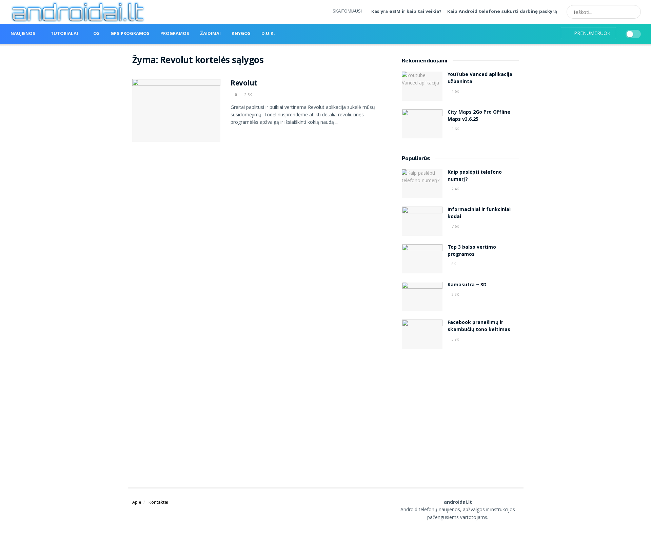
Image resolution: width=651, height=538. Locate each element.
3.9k (455, 339)
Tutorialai (64, 34)
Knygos (241, 34)
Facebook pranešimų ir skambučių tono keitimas (479, 326)
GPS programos (130, 34)
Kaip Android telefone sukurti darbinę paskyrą (502, 12)
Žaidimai (210, 34)
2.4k (455, 188)
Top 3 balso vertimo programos (472, 251)
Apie (136, 502)
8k (453, 263)
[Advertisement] (460, 409)
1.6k (455, 91)
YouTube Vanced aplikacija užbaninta (480, 78)
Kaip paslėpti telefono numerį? (475, 176)
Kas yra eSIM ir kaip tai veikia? (406, 12)
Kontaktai (158, 502)
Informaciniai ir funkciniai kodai (479, 213)
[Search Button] (633, 12)
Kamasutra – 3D (467, 285)
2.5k (247, 94)
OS (96, 34)
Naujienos (23, 34)
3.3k (455, 294)
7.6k (455, 226)
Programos (174, 34)
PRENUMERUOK (591, 33)
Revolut (244, 84)
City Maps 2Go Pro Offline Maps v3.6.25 (479, 116)
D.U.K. (268, 34)
